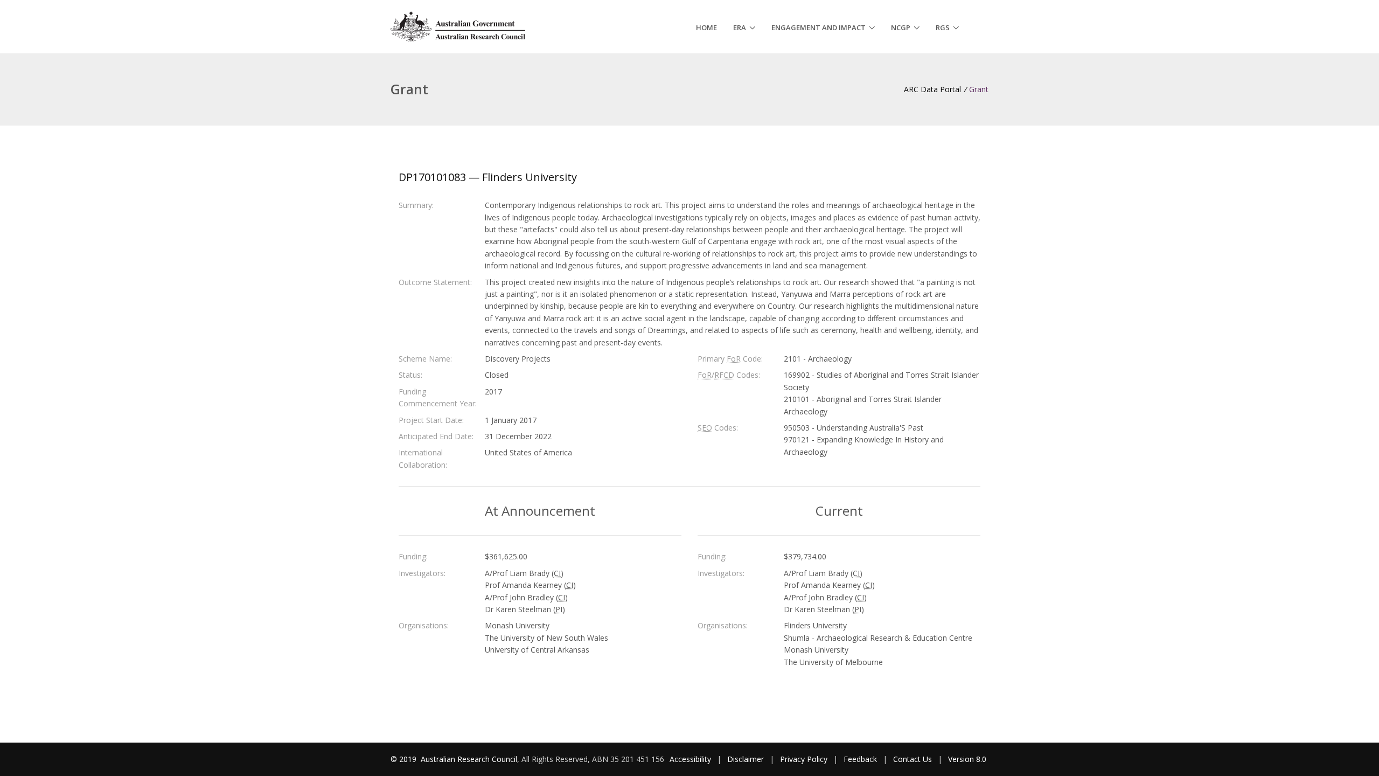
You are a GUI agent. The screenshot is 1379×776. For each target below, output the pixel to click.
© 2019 (405, 759)
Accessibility (690, 759)
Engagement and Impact (818, 27)
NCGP (900, 27)
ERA (739, 27)
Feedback (860, 759)
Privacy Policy (803, 759)
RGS (943, 27)
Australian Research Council (469, 759)
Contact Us (912, 759)
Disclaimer (745, 759)
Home (706, 27)
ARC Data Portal (932, 89)
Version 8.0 (967, 759)
